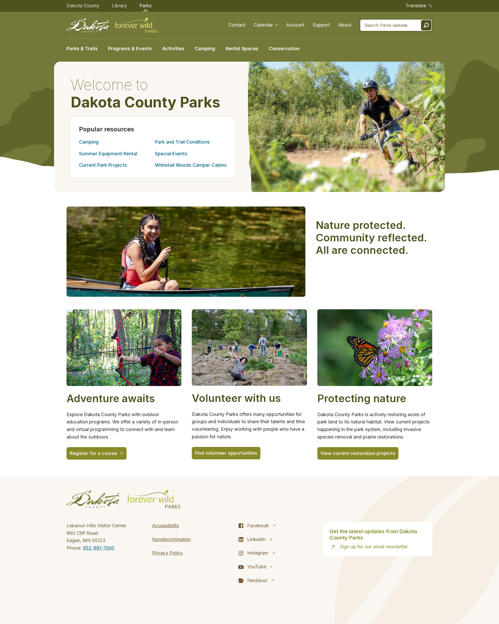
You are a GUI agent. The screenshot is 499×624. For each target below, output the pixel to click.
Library (119, 5)
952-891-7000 (98, 548)
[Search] (426, 25)
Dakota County (83, 5)
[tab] (85, 48)
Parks (145, 5)
